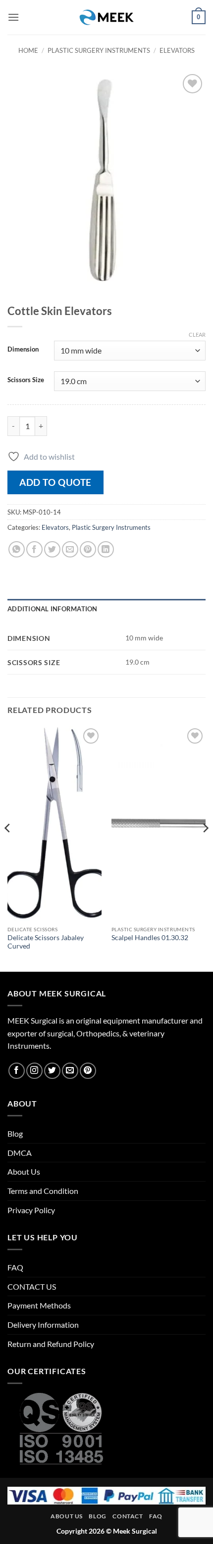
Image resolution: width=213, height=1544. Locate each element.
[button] (13, 17)
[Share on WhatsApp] (16, 549)
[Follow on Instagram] (34, 1071)
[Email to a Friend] (70, 549)
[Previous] (8, 848)
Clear (197, 334)
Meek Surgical (135, 1531)
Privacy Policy (31, 1210)
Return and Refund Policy (50, 1343)
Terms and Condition (42, 1190)
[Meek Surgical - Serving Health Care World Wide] (106, 17)
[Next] (205, 848)
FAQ (15, 1267)
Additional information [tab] (52, 609)
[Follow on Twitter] (52, 1071)
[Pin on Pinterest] (88, 549)
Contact (127, 1516)
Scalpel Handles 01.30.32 (149, 938)
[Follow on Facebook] (16, 1071)
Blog (15, 1133)
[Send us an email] (70, 1071)
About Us (23, 1171)
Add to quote (55, 482)
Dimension (23, 349)
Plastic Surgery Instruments (99, 50)
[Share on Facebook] (34, 549)
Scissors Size (25, 380)
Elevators (177, 50)
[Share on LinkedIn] (106, 549)
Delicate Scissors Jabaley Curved (45, 942)
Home (28, 50)
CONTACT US (31, 1286)
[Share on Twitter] (52, 549)
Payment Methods (39, 1305)
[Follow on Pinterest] (88, 1071)
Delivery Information (43, 1324)
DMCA (19, 1152)
